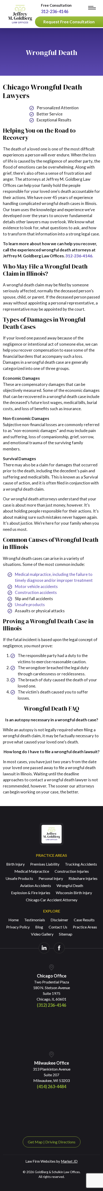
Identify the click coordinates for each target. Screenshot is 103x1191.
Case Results (84, 919)
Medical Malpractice (31, 871)
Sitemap (65, 934)
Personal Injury (51, 878)
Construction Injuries (72, 871)
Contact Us (58, 927)
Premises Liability (44, 864)
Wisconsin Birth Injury (74, 892)
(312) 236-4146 (51, 1005)
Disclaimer (59, 919)
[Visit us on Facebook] (59, 947)
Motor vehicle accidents (36, 586)
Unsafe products (30, 604)
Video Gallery (42, 934)
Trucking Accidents (81, 864)
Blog (39, 927)
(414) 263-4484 (51, 1086)
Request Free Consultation (69, 21)
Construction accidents (36, 592)
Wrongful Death (70, 885)
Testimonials (34, 919)
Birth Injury (15, 864)
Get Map (35, 1142)
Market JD (69, 1161)
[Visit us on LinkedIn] (44, 947)
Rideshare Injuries (83, 878)
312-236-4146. (79, 255)
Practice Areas (85, 927)
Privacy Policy (18, 927)
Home (13, 919)
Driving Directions (60, 1142)
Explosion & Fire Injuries (30, 892)
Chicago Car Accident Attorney (51, 899)
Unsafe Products (19, 878)
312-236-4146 (54, 11)
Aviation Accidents (35, 885)
